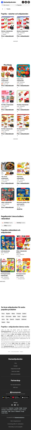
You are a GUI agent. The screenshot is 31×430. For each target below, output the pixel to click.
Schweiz (3, 409)
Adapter (18, 319)
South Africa (4, 413)
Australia (16, 408)
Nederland (17, 411)
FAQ (15, 363)
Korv (3, 316)
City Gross (24, 334)
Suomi (20, 409)
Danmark (15, 409)
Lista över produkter (15, 374)
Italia (9, 411)
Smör (19, 316)
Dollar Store (10, 335)
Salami (3, 322)
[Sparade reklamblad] (23, 2)
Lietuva (13, 411)
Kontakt (15, 366)
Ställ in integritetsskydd (15, 421)
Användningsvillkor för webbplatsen (15, 423)
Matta (13, 313)
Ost (19, 343)
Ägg (29, 343)
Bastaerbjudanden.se (6, 331)
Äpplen (8, 313)
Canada (25, 408)
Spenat (12, 319)
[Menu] (28, 2)
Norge (22, 411)
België (20, 408)
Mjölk (14, 316)
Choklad (18, 313)
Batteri (24, 313)
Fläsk (8, 322)
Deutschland (9, 409)
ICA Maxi (8, 222)
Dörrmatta (8, 316)
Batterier (24, 319)
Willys (7, 225)
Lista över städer (15, 371)
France (24, 409)
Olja (7, 319)
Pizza (3, 313)
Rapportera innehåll (15, 368)
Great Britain (4, 411)
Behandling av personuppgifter (15, 426)
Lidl (15, 334)
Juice (3, 319)
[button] (26, 2)
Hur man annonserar (15, 384)
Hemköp (20, 222)
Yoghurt (24, 316)
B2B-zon (15, 387)
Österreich (11, 408)
